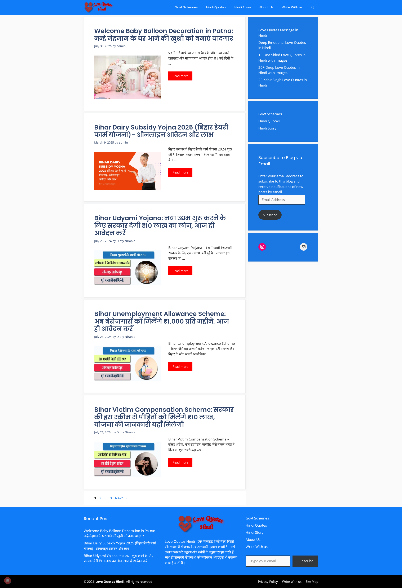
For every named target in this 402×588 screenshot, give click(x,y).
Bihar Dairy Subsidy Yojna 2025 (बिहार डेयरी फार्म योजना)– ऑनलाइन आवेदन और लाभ (161, 131)
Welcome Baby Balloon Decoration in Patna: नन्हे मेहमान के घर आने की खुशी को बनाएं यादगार (163, 34)
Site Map (312, 581)
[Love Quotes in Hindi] (98, 7)
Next (121, 498)
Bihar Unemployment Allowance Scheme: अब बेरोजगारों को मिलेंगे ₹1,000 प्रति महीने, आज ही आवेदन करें (161, 321)
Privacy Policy (268, 581)
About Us (266, 7)
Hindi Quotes (216, 7)
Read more (180, 76)
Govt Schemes (186, 7)
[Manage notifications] (7, 580)
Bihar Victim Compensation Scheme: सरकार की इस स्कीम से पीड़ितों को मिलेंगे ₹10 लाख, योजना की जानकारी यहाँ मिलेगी (164, 417)
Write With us (292, 7)
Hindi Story (242, 7)
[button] (312, 7)
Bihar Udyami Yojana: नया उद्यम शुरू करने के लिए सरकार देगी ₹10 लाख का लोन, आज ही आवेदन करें (160, 226)
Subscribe (270, 215)
